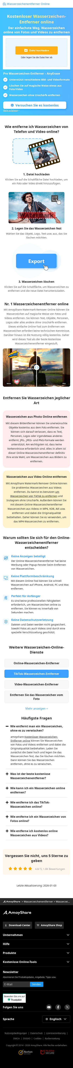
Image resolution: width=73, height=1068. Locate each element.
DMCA (16, 1038)
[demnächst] (49, 1007)
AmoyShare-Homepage (11, 902)
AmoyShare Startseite (17, 912)
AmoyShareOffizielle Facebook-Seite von (58, 1007)
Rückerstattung (52, 1038)
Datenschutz (36, 1033)
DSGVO (26, 1038)
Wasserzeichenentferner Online (28, 4)
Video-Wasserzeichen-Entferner (36, 684)
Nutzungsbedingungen (16, 1033)
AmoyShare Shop (51, 925)
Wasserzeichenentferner (38, 901)
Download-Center (19, 925)
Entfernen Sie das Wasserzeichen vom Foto (36, 697)
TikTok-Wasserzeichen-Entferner (36, 674)
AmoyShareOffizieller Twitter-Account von (67, 1007)
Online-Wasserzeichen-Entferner (36, 663)
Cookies (37, 1038)
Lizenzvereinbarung (56, 1033)
